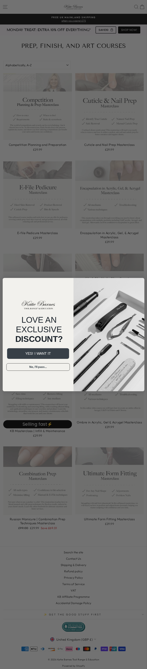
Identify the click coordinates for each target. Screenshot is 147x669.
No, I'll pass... (38, 366)
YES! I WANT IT (38, 353)
